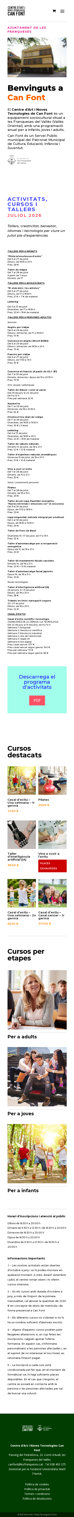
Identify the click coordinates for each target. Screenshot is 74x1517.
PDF (37, 700)
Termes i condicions (37, 1494)
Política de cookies (37, 1484)
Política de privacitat (37, 1489)
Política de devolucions (37, 1498)
